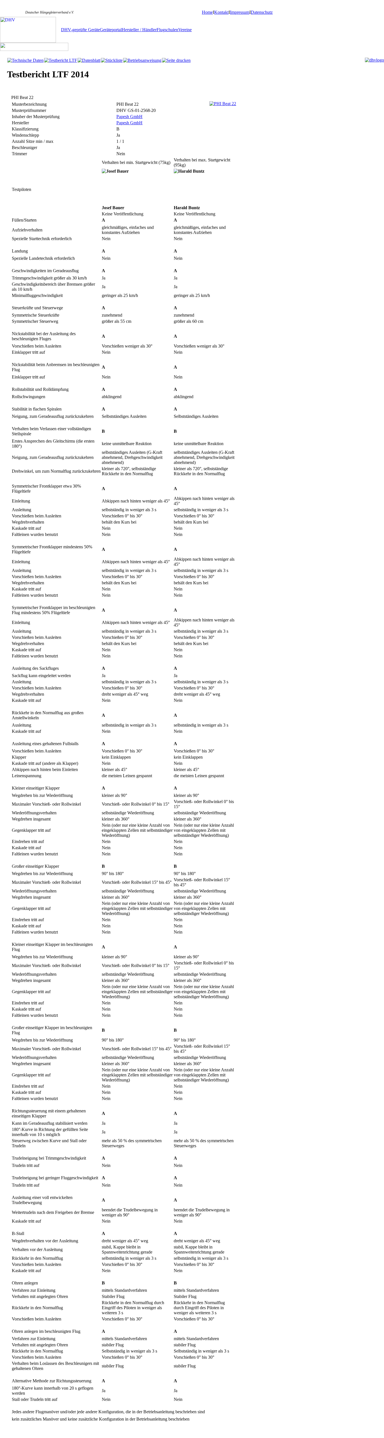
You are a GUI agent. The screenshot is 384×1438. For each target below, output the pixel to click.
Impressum (239, 12)
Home (207, 12)
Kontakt (221, 12)
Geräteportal (111, 29)
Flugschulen (167, 29)
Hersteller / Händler (139, 29)
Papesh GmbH (129, 116)
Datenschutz (262, 12)
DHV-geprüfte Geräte (80, 29)
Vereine (185, 29)
